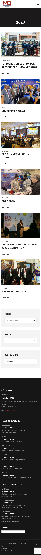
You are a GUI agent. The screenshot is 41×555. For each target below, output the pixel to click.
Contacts (10, 361)
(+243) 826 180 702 (7, 398)
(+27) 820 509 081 (7, 502)
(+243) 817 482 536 (7, 466)
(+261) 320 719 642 (7, 513)
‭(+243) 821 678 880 (7, 428)
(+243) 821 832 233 (7, 475)
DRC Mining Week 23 (13, 110)
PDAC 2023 (8, 201)
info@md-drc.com (11, 410)
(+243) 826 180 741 (7, 457)
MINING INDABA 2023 (13, 291)
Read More (5, 73)
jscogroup (4, 548)
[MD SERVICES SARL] (6, 4)
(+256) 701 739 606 (7, 491)
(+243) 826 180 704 (7, 439)
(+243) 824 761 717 (7, 448)
